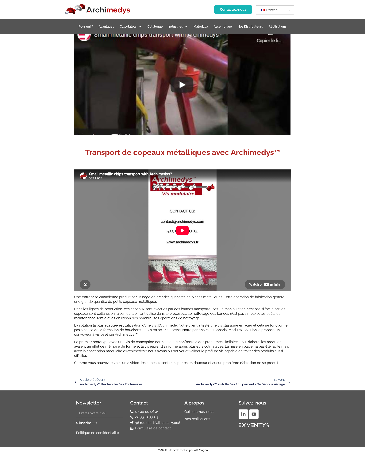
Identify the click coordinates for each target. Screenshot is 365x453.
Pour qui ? (86, 26)
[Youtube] (254, 414)
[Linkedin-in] (243, 414)
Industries (175, 26)
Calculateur (128, 26)
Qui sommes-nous (199, 412)
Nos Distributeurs (250, 26)
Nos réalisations (197, 419)
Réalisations (277, 26)
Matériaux (201, 26)
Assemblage (223, 26)
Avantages (106, 26)
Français (271, 10)
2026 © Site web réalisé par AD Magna (182, 450)
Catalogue (155, 26)
